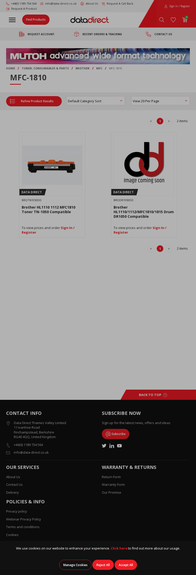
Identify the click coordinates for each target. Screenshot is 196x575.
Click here (119, 548)
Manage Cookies (75, 565)
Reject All (103, 565)
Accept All (126, 565)
